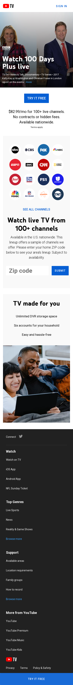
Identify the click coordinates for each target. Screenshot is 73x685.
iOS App (11, 469)
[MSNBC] (15, 194)
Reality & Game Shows (19, 529)
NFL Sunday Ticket (17, 488)
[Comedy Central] (58, 165)
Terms (24, 667)
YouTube (11, 621)
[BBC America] (6, 48)
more (29, 82)
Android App (13, 478)
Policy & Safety (42, 667)
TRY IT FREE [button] (36, 98)
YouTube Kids (14, 649)
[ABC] (15, 150)
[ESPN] (15, 165)
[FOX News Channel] (29, 179)
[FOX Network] (43, 150)
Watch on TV (13, 459)
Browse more (14, 538)
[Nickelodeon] (43, 194)
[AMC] (29, 165)
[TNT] (58, 194)
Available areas (15, 560)
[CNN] (43, 165)
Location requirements (19, 570)
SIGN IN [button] (61, 6)
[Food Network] (15, 179)
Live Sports (12, 510)
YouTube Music (15, 640)
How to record (14, 589)
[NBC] (58, 150)
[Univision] (58, 179)
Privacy (10, 667)
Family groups (14, 579)
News (9, 519)
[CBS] (29, 150)
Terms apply (37, 127)
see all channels (36, 209)
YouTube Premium (17, 630)
